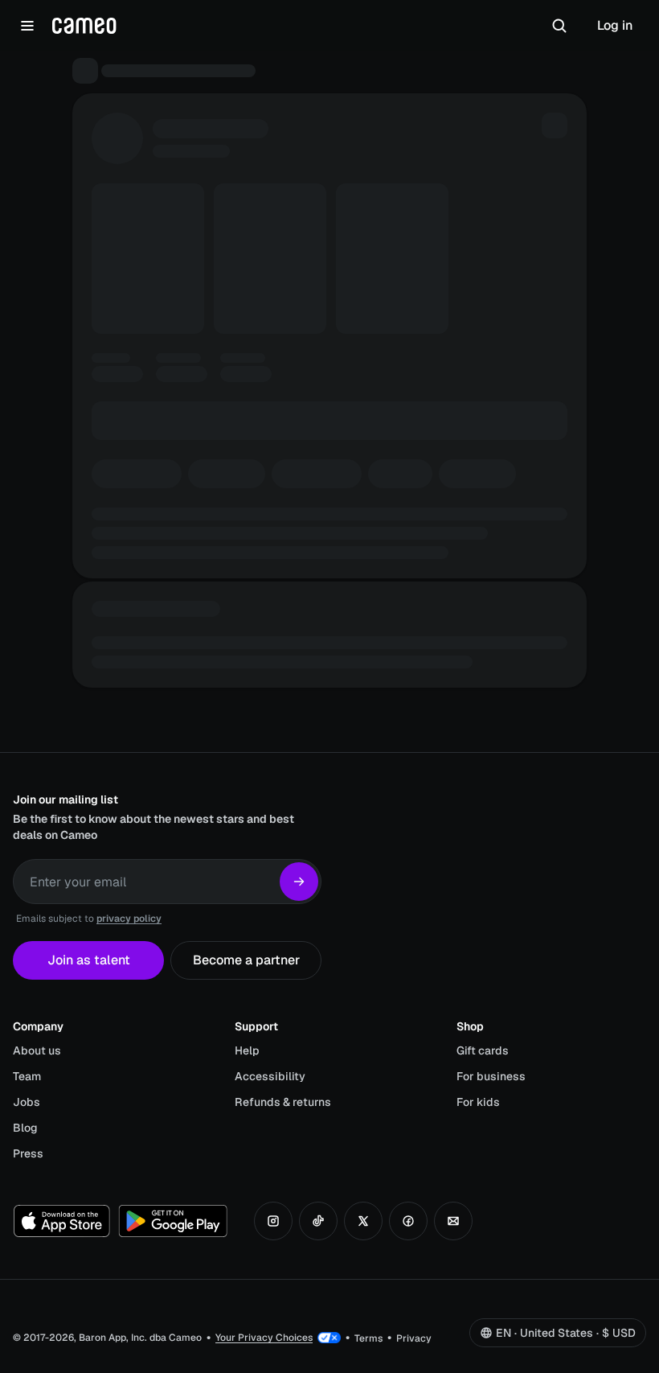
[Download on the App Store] (62, 1221)
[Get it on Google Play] (172, 1221)
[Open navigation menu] (27, 25)
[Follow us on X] (363, 1221)
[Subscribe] (299, 881)
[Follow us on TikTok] (318, 1221)
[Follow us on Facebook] (408, 1221)
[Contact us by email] (453, 1221)
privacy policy (129, 918)
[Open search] (559, 25)
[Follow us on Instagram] (273, 1221)
